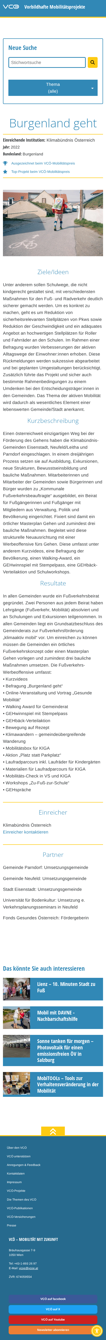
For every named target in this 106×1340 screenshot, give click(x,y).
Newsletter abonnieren (53, 1330)
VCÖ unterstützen (19, 1156)
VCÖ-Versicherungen (21, 1217)
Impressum (14, 1182)
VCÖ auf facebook (53, 1299)
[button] (39, 163)
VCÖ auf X (53, 1309)
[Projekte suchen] (93, 62)
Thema (53, 88)
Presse (11, 1225)
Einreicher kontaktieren (25, 832)
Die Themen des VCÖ (21, 1199)
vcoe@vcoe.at (28, 1268)
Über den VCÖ (17, 1147)
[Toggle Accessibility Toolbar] (96, 1330)
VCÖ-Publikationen (20, 1208)
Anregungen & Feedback (23, 1165)
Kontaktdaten (16, 1173)
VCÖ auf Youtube (53, 1319)
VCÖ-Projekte (16, 1190)
